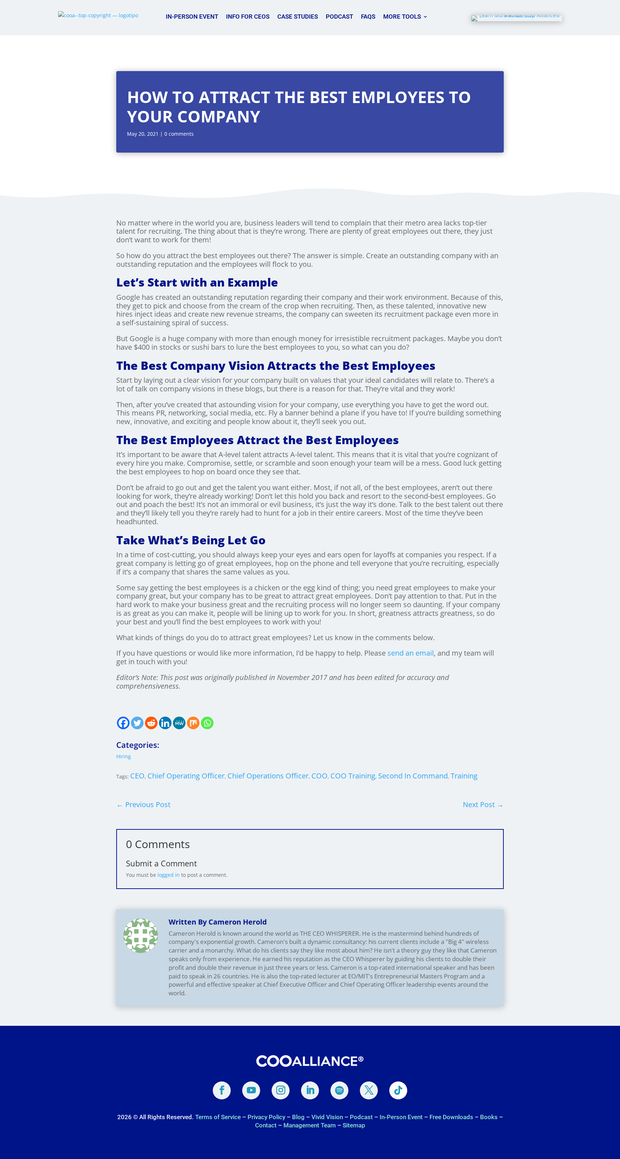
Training (464, 776)
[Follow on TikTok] (398, 1090)
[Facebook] (123, 723)
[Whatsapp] (207, 723)
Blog (298, 1117)
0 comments (179, 133)
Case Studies (297, 16)
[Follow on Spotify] (339, 1090)
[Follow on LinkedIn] (310, 1090)
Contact (266, 1125)
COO (319, 776)
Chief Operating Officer (186, 776)
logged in (169, 874)
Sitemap (354, 1125)
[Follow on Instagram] (281, 1090)
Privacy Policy (266, 1117)
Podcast (339, 16)
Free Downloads (451, 1117)
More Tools (402, 16)
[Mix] (193, 723)
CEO (137, 776)
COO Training (352, 776)
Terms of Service (218, 1117)
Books (489, 1117)
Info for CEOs (247, 16)
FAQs (368, 16)
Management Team (309, 1125)
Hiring (123, 756)
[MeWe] (179, 723)
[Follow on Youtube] (251, 1090)
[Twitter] (137, 723)
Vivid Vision (327, 1117)
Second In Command (413, 776)
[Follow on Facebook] (222, 1090)
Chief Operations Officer (268, 776)
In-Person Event (192, 16)
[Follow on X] (369, 1090)
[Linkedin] (165, 723)
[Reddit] (151, 723)
